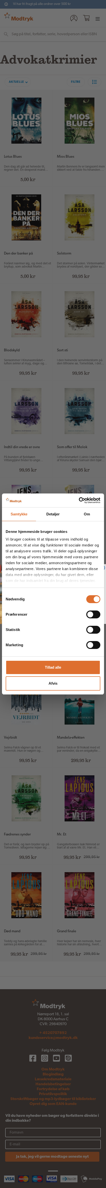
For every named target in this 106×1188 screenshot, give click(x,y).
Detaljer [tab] (53, 514)
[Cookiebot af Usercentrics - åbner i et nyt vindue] (78, 500)
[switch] (93, 614)
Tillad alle (53, 667)
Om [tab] (87, 514)
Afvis (53, 683)
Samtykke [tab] (19, 514)
